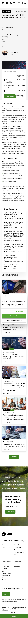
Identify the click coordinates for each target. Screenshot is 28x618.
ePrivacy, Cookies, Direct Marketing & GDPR (12, 265)
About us (4, 545)
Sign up (6, 594)
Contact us (17, 545)
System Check (18, 547)
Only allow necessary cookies (14, 320)
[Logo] (5, 3)
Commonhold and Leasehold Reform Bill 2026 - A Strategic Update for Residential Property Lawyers (14, 369)
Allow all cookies (14, 316)
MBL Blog (17, 566)
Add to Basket (10, 96)
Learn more (10, 511)
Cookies (4, 568)
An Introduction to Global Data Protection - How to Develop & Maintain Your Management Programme (13, 247)
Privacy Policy (6, 566)
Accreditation (18, 550)
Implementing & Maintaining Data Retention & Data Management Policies (13, 214)
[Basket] (25, 3)
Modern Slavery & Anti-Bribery (6, 574)
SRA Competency (7, 27)
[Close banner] (5, 296)
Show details (19, 311)
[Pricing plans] (4, 81)
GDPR (3, 571)
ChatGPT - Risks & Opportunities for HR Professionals (10, 257)
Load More (14, 456)
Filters (14, 616)
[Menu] (19, 3)
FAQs (15, 555)
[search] (22, 3)
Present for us (6, 547)
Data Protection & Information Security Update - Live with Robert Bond (13, 223)
